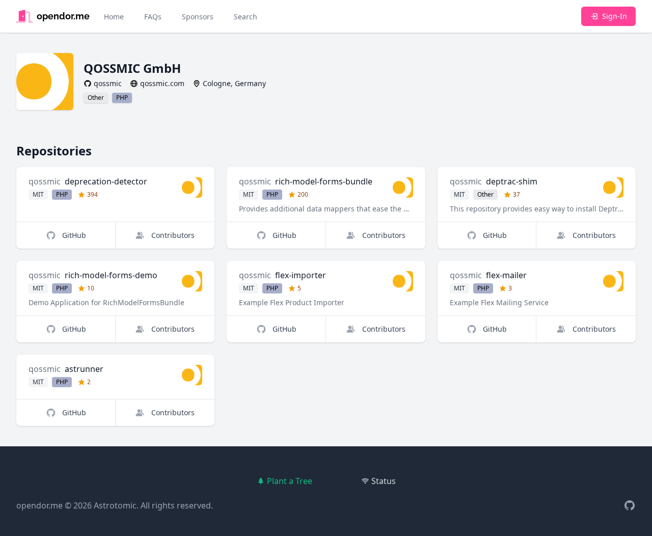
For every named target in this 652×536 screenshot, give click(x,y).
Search (245, 16)
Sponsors (197, 16)
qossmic (45, 181)
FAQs (152, 16)
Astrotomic (115, 505)
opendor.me (39, 505)
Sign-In (614, 16)
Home (114, 16)
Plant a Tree (289, 481)
